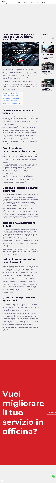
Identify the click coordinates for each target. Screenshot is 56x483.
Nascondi (15, 93)
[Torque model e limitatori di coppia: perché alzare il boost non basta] (48, 83)
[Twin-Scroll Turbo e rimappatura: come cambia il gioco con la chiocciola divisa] (48, 66)
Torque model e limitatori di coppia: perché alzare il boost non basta (47, 90)
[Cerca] (52, 38)
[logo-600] (4, 2)
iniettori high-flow (25, 87)
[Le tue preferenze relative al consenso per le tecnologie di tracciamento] (2, 481)
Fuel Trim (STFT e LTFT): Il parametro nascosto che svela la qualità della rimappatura (47, 56)
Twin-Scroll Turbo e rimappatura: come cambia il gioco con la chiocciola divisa (47, 73)
